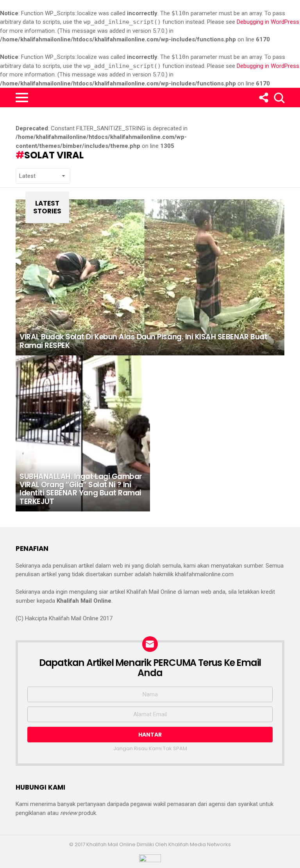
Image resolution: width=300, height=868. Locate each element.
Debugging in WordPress (268, 21)
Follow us (263, 97)
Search (278, 97)
